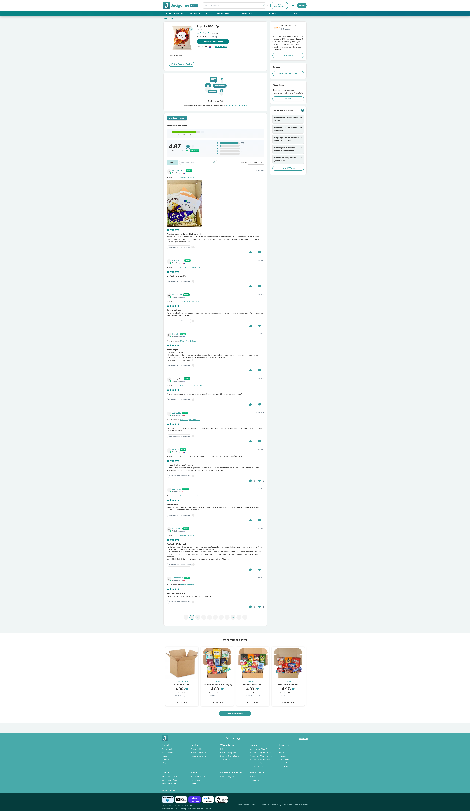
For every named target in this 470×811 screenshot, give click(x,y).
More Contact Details (288, 73)
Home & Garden (247, 13)
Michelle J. (177, 528)
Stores (252, 776)
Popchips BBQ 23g (208, 26)
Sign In (302, 5)
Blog (281, 749)
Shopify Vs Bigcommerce (260, 752)
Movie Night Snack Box (190, 341)
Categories (254, 780)
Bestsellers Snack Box (190, 267)
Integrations (167, 763)
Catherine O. (177, 260)
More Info (288, 55)
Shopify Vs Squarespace (260, 759)
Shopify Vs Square (257, 763)
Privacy (246, 805)
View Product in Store (213, 41)
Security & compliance (229, 756)
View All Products (235, 713)
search (264, 5)
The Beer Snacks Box (189, 301)
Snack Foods (168, 18)
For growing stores (199, 756)
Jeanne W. (176, 489)
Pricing (223, 749)
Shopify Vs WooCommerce (261, 756)
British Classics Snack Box (191, 385)
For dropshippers (198, 749)
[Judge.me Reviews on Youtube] (238, 738)
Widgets (165, 759)
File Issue (288, 98)
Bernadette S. (178, 170)
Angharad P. (177, 577)
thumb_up (250, 252)
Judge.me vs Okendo (170, 783)
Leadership (195, 780)
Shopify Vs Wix (256, 766)
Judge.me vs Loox (169, 776)
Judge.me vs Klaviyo (170, 787)
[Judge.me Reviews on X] (227, 738)
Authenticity (255, 805)
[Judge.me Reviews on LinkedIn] (233, 738)
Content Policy (276, 805)
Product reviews (168, 749)
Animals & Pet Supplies (198, 13)
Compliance (265, 805)
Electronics (271, 13)
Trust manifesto (227, 763)
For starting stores (198, 752)
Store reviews (167, 752)
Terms (239, 805)
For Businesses (279, 5)
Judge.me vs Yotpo (169, 780)
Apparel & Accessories (174, 13)
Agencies (283, 756)
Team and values (198, 776)
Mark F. (175, 334)
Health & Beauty (223, 13)
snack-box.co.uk (221, 47)
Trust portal (225, 759)
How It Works (288, 168)
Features (165, 756)
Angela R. (176, 412)
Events (282, 752)
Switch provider (168, 790)
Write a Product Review (182, 64)
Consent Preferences (301, 805)
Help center (284, 759)
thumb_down (259, 252)
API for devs (284, 763)
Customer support (228, 752)
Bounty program (227, 776)
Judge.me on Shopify (259, 749)
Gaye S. (175, 449)
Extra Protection (187, 584)
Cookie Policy (287, 805)
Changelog (283, 766)
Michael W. (177, 294)
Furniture (295, 13)
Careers (194, 783)
